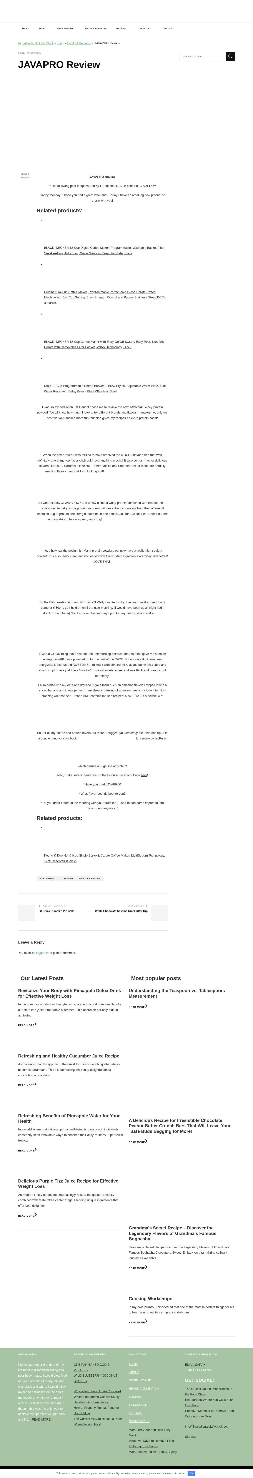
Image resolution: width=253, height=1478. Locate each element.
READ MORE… (43, 1419)
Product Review (89, 878)
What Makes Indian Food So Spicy (153, 1452)
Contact (167, 28)
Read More (26, 1025)
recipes (121, 418)
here (144, 775)
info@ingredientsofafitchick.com (207, 1426)
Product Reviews (29, 53)
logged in (42, 953)
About (42, 28)
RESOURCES (138, 1404)
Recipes (121, 28)
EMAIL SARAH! (196, 1364)
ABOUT (134, 1372)
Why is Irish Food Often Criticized (97, 1391)
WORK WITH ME (140, 1380)
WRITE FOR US (139, 1421)
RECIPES (135, 1396)
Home (25, 28)
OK (192, 1473)
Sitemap (190, 1436)
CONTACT (136, 1413)
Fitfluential (47, 878)
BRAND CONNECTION (144, 1388)
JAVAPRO (67, 878)
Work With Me (65, 28)
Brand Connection (96, 28)
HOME (133, 1364)
